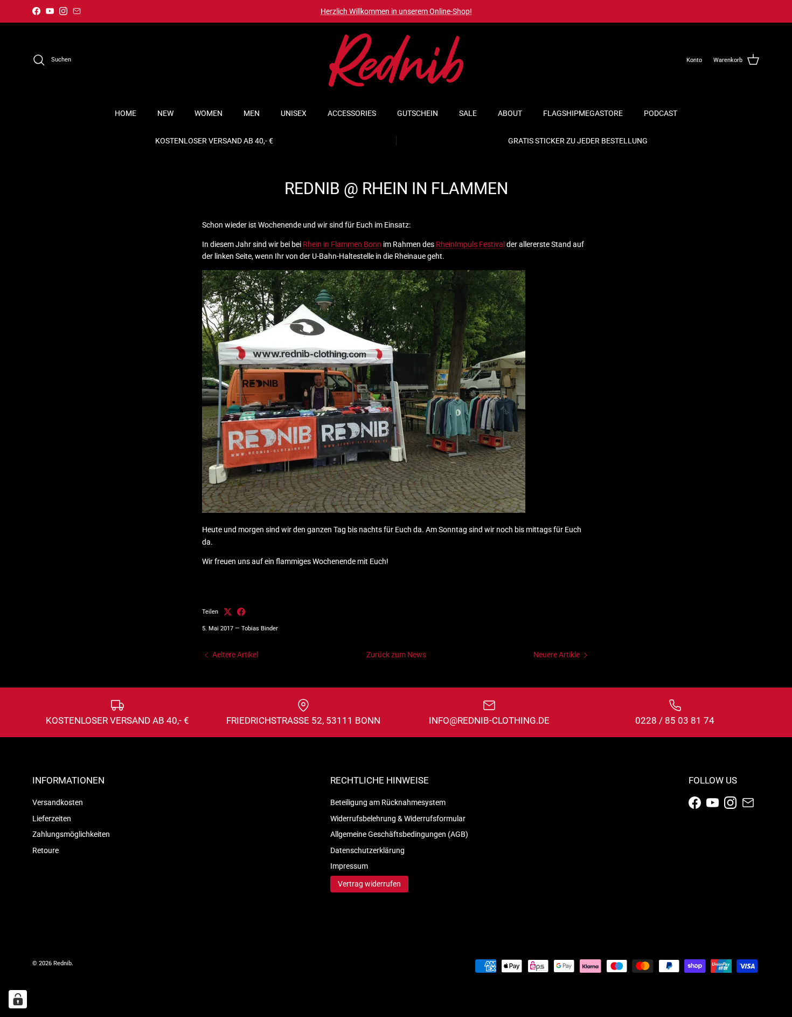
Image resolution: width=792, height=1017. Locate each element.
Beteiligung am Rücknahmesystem (388, 802)
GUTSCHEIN (417, 113)
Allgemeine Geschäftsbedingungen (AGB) (399, 834)
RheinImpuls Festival (470, 244)
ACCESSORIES (352, 113)
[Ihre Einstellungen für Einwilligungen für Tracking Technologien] (18, 999)
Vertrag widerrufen (369, 883)
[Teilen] (241, 612)
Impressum (349, 866)
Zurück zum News (396, 654)
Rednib (62, 963)
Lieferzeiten (51, 818)
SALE (468, 113)
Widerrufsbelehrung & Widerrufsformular (398, 818)
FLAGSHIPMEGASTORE (583, 113)
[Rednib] (396, 60)
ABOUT (510, 113)
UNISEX (294, 113)
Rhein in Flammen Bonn (342, 244)
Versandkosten (57, 802)
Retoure (45, 850)
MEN (252, 113)
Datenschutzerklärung (367, 850)
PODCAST (660, 113)
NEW (165, 113)
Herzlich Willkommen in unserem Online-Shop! (396, 11)
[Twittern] (228, 612)
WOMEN (208, 113)
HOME (125, 113)
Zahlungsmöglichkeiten (71, 834)
